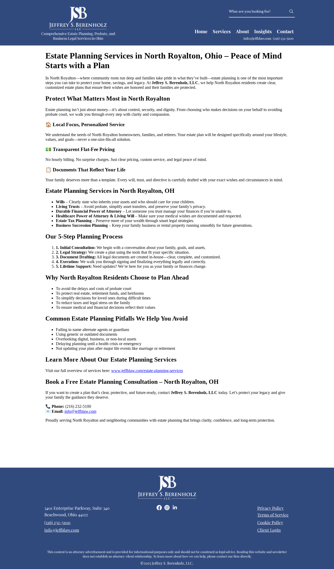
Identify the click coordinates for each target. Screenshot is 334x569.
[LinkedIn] (174, 507)
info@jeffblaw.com (258, 38)
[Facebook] (159, 507)
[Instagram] (167, 507)
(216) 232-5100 (283, 38)
